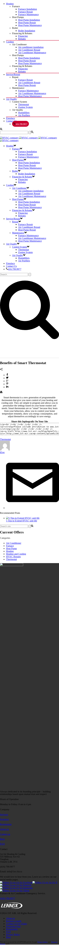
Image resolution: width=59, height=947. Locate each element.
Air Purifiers (24, 115)
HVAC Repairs (13, 556)
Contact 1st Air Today (16, 923)
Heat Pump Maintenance (30, 25)
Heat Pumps (18, 160)
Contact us (5, 834)
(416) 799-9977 (7, 898)
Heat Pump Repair (27, 22)
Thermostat (23, 104)
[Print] (1, 392)
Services (4, 814)
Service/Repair (13, 74)
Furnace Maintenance (28, 14)
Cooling (10, 41)
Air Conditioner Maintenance (32, 52)
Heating (10, 3)
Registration (5, 824)
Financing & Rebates (22, 176)
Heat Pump (11, 548)
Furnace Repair (25, 11)
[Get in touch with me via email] (32, 508)
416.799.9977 (21, 124)
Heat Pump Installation (29, 20)
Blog (2, 839)
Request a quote (13, 921)
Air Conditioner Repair (29, 50)
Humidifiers (23, 112)
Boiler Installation (26, 30)
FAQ (2, 844)
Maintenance (18, 233)
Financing (23, 36)
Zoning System (25, 107)
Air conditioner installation (31, 47)
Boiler (15, 171)
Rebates (22, 38)
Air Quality (11, 99)
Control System (19, 247)
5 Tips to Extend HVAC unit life (21, 520)
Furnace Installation (27, 9)
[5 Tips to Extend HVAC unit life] (22, 518)
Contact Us (11, 121)
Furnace (16, 149)
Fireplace (10, 118)
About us (4, 829)
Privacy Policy (13, 934)
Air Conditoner (19, 188)
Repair (15, 221)
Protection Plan (13, 926)
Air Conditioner (13, 543)
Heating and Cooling (16, 554)
